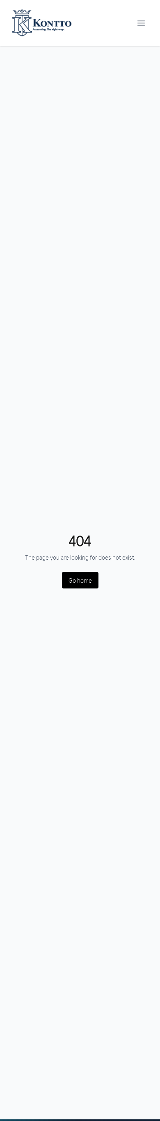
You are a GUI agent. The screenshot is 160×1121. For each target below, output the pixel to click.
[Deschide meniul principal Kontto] (141, 23)
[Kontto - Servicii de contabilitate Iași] (41, 23)
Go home (80, 580)
